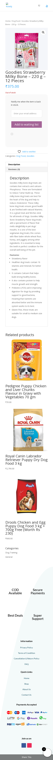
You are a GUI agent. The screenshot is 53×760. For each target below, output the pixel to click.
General (8, 557)
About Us (26, 689)
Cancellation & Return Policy (26, 658)
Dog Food (16, 21)
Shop (26, 684)
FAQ (27, 664)
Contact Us (26, 695)
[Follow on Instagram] (29, 745)
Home (7, 21)
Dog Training (11, 552)
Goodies (30, 156)
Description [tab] (14, 164)
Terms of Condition (26, 653)
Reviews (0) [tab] (14, 169)
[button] (43, 32)
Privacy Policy (26, 647)
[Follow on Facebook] (23, 745)
